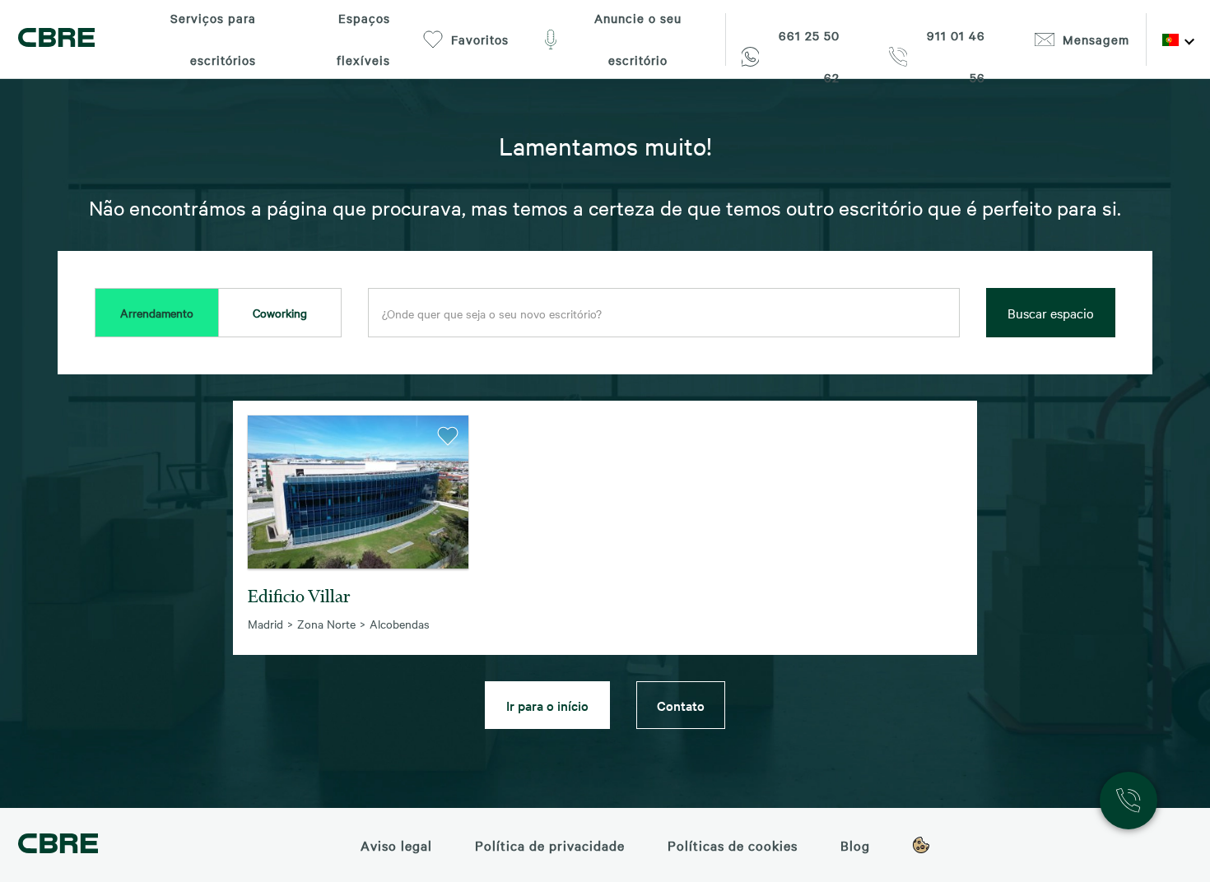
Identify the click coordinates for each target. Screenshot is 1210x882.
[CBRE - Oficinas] (56, 39)
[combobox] (664, 313)
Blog (855, 845)
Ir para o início (547, 705)
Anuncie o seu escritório (638, 39)
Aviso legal (396, 845)
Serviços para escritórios (213, 39)
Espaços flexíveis (363, 39)
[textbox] (664, 313)
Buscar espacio (1051, 313)
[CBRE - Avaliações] (58, 845)
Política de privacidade (550, 845)
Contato (681, 705)
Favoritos (480, 39)
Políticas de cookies (733, 845)
